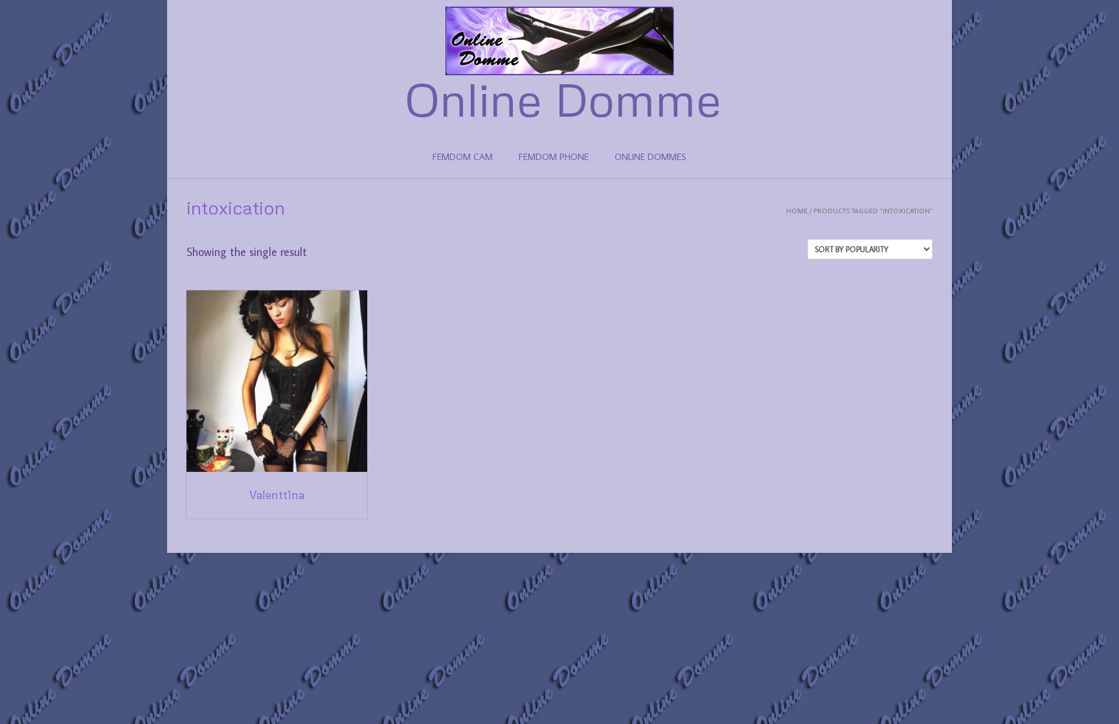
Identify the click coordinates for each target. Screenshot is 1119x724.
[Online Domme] (560, 40)
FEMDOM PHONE (554, 157)
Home (797, 210)
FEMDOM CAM (463, 157)
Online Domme (563, 98)
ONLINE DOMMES (650, 157)
